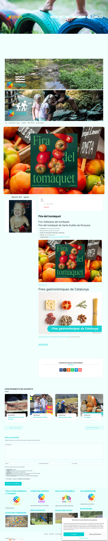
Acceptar (74, 534)
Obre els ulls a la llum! (40, 417)
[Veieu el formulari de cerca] (88, 16)
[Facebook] (93, 17)
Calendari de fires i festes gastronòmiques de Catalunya (53, 337)
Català (13, 539)
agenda (53, 17)
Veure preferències (95, 534)
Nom (7, 463)
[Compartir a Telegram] (76, 370)
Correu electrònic (44, 463)
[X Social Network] (65, 370)
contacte (82, 17)
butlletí (77, 17)
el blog (46, 534)
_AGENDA (24, 122)
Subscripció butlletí (60, 534)
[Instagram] (99, 17)
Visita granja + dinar (64, 417)
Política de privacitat (33, 475)
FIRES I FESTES (31, 122)
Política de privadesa (24, 479)
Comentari (8, 444)
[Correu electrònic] (80, 370)
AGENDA (43, 344)
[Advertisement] (54, 46)
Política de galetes (83, 538)
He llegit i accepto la (18, 479)
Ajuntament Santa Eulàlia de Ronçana (59, 237)
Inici (6, 122)
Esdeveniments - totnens (14, 122)
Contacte (51, 534)
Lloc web (74, 463)
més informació (42, 285)
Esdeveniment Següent (92, 427)
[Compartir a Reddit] (68, 370)
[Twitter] (96, 17)
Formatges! (87, 417)
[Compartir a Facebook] (61, 370)
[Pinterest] (101, 17)
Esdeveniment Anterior (15, 427)
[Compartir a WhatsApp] (72, 370)
